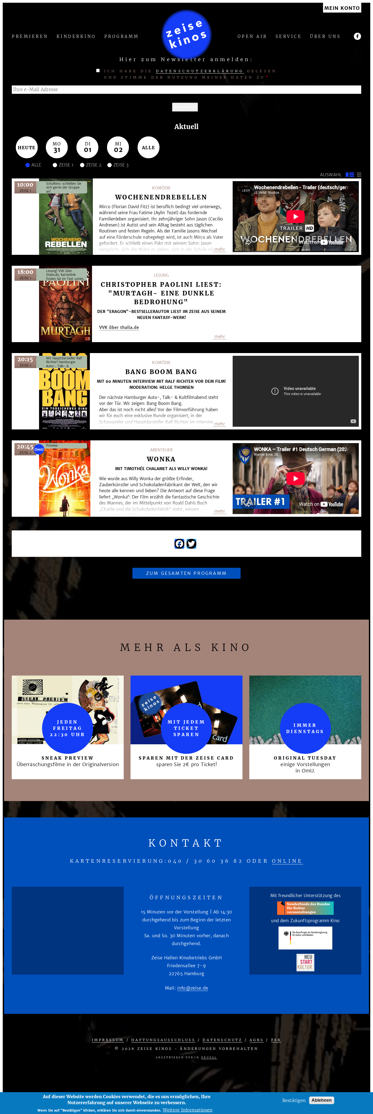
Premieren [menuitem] (30, 36)
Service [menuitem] (289, 36)
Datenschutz (222, 1040)
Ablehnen (322, 1100)
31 (57, 149)
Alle (148, 147)
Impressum (108, 1040)
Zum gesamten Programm (186, 573)
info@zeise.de (192, 988)
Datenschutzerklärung (200, 71)
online (287, 861)
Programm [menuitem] (121, 36)
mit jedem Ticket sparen (186, 728)
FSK (276, 1040)
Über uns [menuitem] (325, 36)
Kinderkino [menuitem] (76, 36)
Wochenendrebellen (161, 197)
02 (118, 149)
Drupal (209, 1057)
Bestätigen (294, 1100)
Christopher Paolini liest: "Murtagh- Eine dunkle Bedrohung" (161, 293)
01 (88, 149)
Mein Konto (342, 8)
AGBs (257, 1040)
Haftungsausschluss (163, 1040)
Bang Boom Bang (161, 372)
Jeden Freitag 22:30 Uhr (67, 728)
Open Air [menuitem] (252, 36)
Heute (27, 147)
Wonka (161, 459)
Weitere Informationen (187, 1110)
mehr (219, 249)
